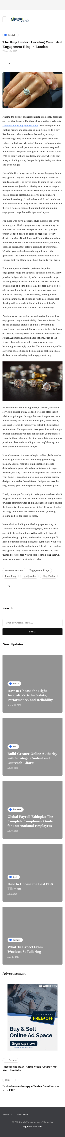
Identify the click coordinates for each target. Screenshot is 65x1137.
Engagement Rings (39, 570)
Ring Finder (49, 576)
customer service (14, 570)
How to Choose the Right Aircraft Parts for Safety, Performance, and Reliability (30, 695)
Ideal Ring (10, 576)
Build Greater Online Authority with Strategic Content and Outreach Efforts (32, 758)
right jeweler (29, 576)
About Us (7, 1114)
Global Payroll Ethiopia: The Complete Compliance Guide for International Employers (30, 821)
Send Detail (23, 1114)
